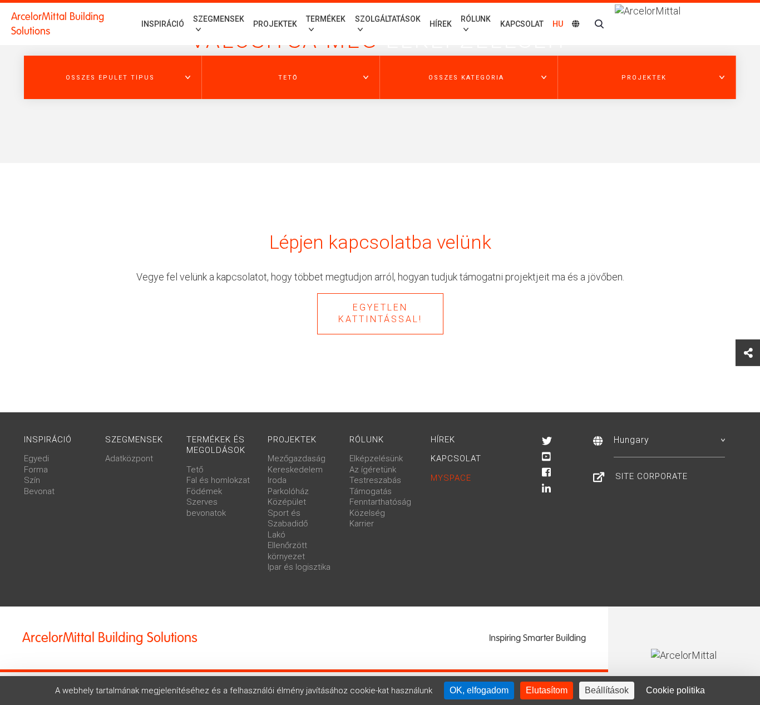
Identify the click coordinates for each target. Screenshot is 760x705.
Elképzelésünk (376, 458)
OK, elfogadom (479, 690)
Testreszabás (375, 480)
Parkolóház (288, 491)
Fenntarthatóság (380, 502)
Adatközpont (129, 458)
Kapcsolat (522, 23)
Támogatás (370, 491)
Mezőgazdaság (296, 458)
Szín (32, 480)
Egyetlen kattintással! (380, 313)
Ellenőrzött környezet (287, 550)
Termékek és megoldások (215, 445)
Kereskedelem (295, 470)
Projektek (275, 23)
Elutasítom (546, 690)
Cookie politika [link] (675, 690)
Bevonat (39, 491)
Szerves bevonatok (206, 507)
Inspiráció (162, 23)
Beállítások (607, 690)
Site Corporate (651, 476)
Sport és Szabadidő (288, 518)
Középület (287, 502)
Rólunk (366, 440)
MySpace (451, 478)
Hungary (631, 440)
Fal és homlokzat (218, 480)
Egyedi (36, 458)
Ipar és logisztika (299, 567)
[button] (113, 77)
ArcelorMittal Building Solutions (57, 24)
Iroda (277, 480)
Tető (194, 470)
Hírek (441, 23)
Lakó (276, 535)
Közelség (367, 513)
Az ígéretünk (372, 470)
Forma (36, 470)
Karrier (361, 524)
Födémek (204, 491)
